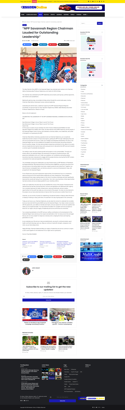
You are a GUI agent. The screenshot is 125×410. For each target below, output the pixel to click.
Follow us (87, 365)
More (84, 14)
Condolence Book (31, 14)
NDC (65, 386)
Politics (46, 14)
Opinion (83, 120)
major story (83, 113)
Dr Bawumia (73, 369)
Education (83, 96)
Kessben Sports (67, 381)
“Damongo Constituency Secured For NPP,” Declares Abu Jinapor (47, 243)
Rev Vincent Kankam (68, 391)
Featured (83, 98)
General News (84, 102)
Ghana (65, 374)
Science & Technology (86, 129)
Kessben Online (32, 407)
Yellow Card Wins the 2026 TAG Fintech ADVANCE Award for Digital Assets (96, 226)
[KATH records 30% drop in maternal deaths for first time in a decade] (67, 340)
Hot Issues (83, 107)
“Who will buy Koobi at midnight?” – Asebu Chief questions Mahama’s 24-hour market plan (30, 348)
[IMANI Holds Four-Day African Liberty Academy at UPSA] (52, 378)
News (40, 14)
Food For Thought (74, 371)
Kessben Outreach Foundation (70, 379)
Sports (53, 14)
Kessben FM (66, 376)
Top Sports (83, 147)
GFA (81, 371)
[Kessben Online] (33, 7)
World (72, 14)
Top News (83, 145)
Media (82, 116)
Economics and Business (87, 93)
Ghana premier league (73, 374)
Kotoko (65, 384)
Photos (82, 122)
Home (22, 14)
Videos (82, 154)
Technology (84, 140)
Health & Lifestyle (85, 105)
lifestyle (83, 111)
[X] (23, 400)
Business (59, 14)
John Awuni (26, 40)
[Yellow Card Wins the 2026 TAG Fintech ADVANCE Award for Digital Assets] (97, 219)
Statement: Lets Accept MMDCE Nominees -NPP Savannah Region (30, 243)
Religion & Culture (85, 127)
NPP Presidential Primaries (69, 389)
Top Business (84, 143)
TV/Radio (78, 14)
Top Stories (83, 149)
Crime (82, 91)
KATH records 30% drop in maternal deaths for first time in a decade (65, 348)
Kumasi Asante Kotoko (73, 384)
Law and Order (84, 109)
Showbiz (66, 14)
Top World (83, 152)
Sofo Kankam (77, 391)
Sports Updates (84, 138)
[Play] (90, 48)
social (82, 134)
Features (83, 100)
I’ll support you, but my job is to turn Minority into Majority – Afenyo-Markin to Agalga (48, 348)
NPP (69, 386)
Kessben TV (75, 381)
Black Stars (66, 369)
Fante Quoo (66, 371)
